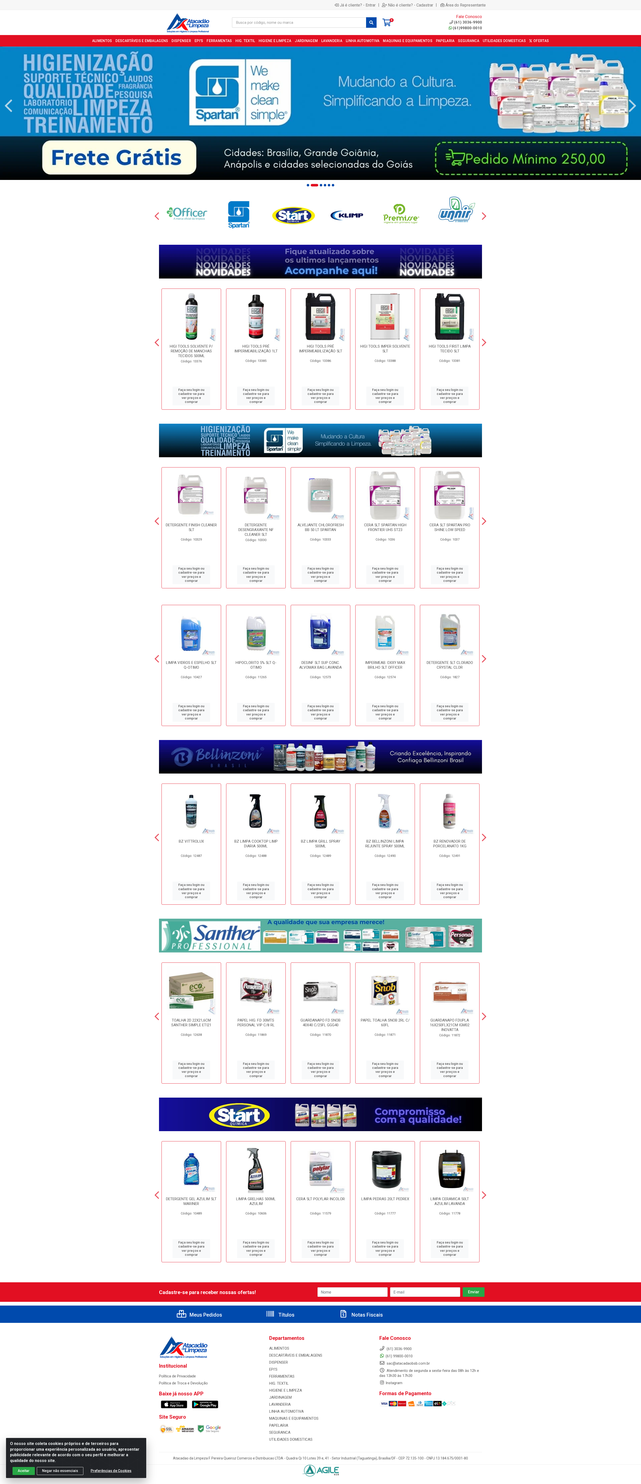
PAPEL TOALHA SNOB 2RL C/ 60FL (385, 1022)
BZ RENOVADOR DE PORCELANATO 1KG (449, 843)
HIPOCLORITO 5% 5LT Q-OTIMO (256, 665)
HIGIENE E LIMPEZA (285, 1390)
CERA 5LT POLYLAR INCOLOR (320, 1199)
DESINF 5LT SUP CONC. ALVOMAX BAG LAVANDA (320, 665)
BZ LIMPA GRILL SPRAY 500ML (320, 843)
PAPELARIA (278, 1425)
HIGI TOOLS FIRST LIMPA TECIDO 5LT (450, 348)
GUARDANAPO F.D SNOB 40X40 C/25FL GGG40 (320, 1022)
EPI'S (273, 1369)
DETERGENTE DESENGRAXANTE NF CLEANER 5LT (256, 530)
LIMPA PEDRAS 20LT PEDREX (385, 1199)
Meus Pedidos (205, 1315)
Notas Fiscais (366, 1315)
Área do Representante (465, 5)
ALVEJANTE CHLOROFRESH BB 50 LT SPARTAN (320, 527)
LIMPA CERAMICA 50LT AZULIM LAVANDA (449, 1201)
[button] (308, 185)
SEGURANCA (279, 1432)
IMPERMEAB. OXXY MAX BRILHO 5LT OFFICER (385, 665)
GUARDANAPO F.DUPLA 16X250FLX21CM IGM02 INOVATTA (449, 1025)
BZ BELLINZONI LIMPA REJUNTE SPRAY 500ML (385, 843)
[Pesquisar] (371, 22)
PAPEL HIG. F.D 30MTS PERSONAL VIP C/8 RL (256, 1022)
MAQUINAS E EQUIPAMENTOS (293, 1418)
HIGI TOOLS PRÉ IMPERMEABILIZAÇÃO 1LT (256, 348)
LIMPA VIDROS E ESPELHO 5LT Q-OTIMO (191, 665)
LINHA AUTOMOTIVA (286, 1411)
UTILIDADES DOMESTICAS (290, 1439)
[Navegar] (8, 105)
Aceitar (24, 1471)
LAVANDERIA (280, 1404)
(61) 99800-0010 (399, 1356)
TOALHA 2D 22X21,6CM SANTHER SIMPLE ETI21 (191, 1022)
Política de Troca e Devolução (183, 1383)
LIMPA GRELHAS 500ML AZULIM (256, 1201)
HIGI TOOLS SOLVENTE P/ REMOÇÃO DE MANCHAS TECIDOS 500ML (191, 351)
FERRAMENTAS (281, 1376)
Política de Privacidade (177, 1376)
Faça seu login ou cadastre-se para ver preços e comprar (191, 396)
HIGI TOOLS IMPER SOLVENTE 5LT (385, 348)
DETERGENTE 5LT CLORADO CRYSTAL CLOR (450, 665)
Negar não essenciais (60, 1471)
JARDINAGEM (280, 1397)
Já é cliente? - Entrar (358, 5)
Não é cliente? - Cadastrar (410, 5)
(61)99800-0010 (467, 28)
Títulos (285, 1315)
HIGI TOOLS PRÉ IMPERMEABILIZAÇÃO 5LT (320, 348)
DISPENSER (278, 1362)
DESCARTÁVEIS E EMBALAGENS (295, 1355)
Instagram (394, 1383)
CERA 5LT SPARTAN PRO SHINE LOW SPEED (449, 527)
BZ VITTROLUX (191, 841)
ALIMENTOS (279, 1348)
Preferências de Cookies (111, 1471)
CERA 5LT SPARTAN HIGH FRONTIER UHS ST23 (385, 527)
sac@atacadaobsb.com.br (408, 1363)
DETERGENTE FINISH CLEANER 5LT (191, 527)
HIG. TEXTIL (279, 1383)
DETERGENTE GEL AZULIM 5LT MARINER (191, 1201)
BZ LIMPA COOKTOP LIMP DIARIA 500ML (256, 843)
